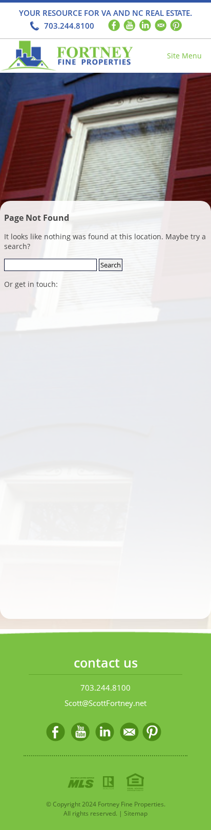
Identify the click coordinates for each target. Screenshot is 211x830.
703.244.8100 (69, 25)
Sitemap (135, 813)
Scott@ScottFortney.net (105, 703)
